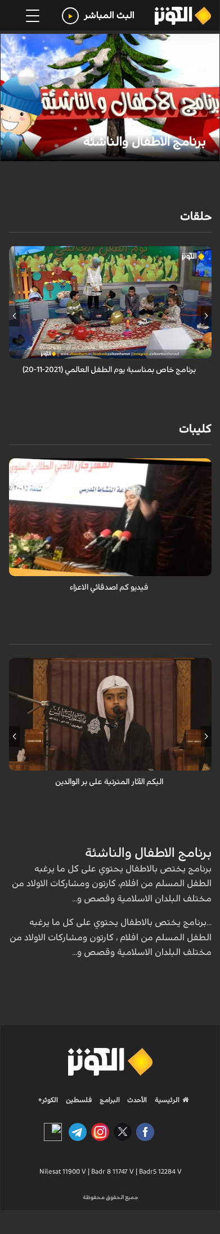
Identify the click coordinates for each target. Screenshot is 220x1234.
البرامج (109, 1099)
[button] (206, 316)
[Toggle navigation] (33, 16)
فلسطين (79, 1099)
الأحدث (136, 1099)
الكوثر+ (48, 1099)
